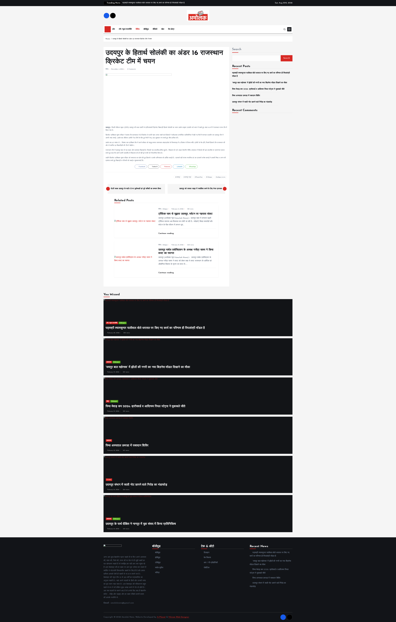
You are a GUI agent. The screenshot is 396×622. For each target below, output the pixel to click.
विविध (138, 29)
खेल (162, 29)
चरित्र (157, 573)
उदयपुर (178, 177)
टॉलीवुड (157, 563)
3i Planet (161, 617)
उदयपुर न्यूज (188, 177)
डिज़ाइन (206, 553)
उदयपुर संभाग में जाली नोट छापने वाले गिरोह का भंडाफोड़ (252, 102)
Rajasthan (199, 177)
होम (113, 29)
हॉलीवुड (157, 558)
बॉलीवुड (146, 29)
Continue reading (166, 233)
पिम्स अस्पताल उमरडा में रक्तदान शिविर (246, 96)
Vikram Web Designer (178, 617)
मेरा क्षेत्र (171, 29)
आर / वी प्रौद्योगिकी (211, 563)
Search (236, 49)
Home (107, 39)
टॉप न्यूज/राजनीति (125, 29)
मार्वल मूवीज (159, 568)
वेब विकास (207, 558)
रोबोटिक (206, 568)
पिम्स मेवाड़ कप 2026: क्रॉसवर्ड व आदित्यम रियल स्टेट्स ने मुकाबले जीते (258, 89)
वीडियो (155, 29)
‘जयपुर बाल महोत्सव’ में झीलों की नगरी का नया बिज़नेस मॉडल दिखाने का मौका (259, 83)
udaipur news (221, 177)
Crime (109, 479)
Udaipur (209, 177)
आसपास (109, 362)
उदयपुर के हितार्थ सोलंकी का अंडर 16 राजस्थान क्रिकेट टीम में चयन (132, 39)
